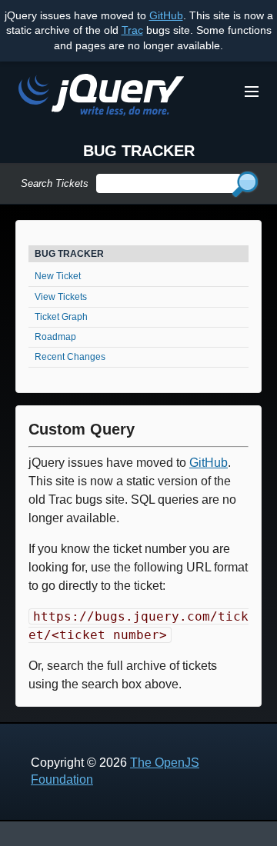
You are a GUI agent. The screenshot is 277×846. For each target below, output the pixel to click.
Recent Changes (70, 356)
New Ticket (58, 276)
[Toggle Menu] (252, 91)
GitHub (166, 15)
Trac (132, 30)
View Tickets (61, 296)
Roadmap (55, 336)
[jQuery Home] (101, 97)
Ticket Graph (61, 316)
